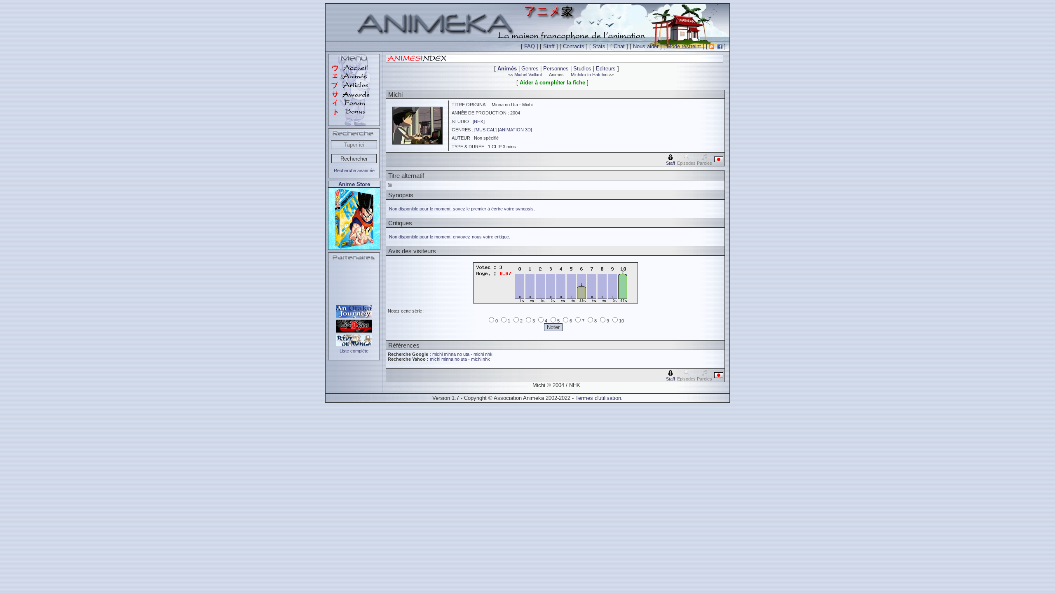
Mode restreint (684, 46)
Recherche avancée (354, 170)
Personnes (556, 68)
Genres (530, 68)
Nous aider (646, 46)
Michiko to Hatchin (589, 74)
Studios (582, 68)
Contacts (573, 46)
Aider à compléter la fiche (552, 82)
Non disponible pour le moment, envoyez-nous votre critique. (449, 236)
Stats (599, 46)
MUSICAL (485, 129)
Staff (549, 46)
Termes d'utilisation (598, 398)
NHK (478, 121)
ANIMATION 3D (515, 129)
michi (437, 354)
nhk (488, 354)
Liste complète (354, 350)
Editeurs (606, 68)
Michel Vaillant (528, 74)
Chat (619, 46)
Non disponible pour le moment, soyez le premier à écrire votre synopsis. (462, 208)
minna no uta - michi (464, 354)
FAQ (529, 46)
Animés (507, 68)
